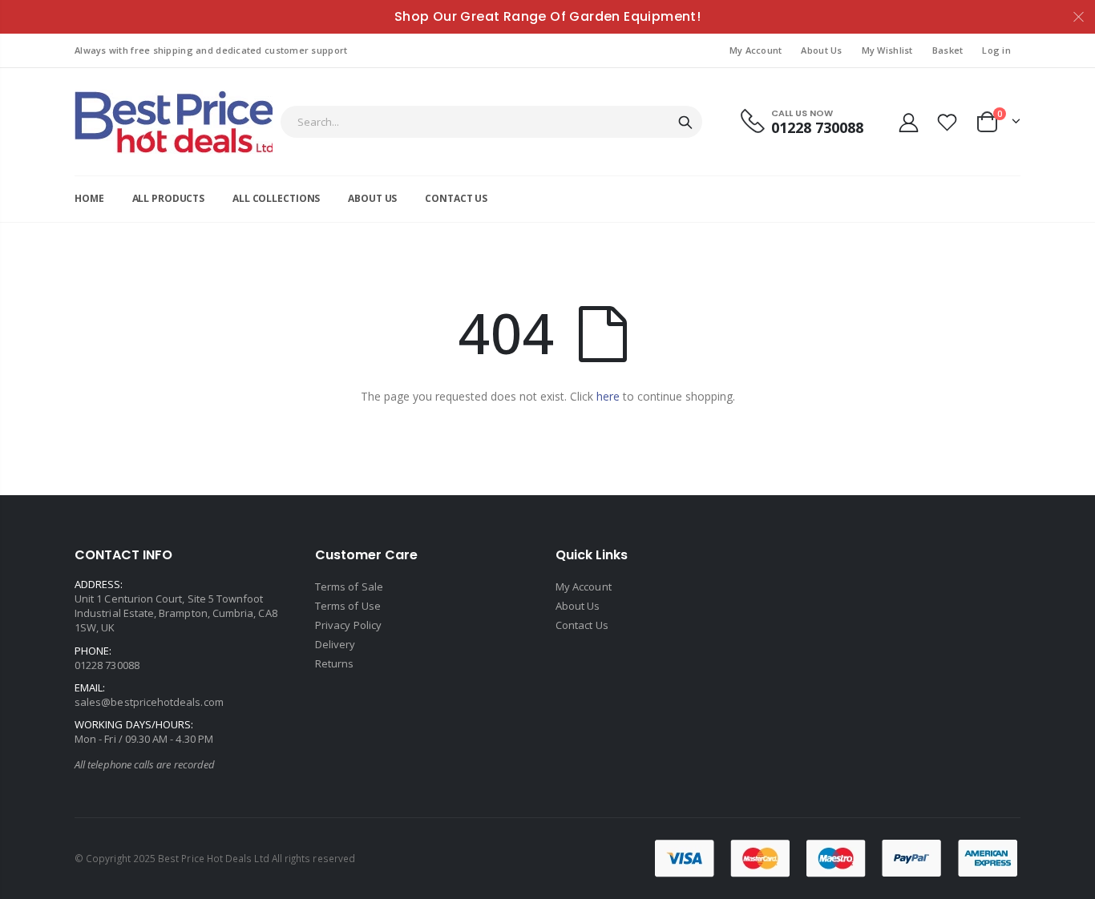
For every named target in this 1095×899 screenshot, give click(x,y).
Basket (948, 50)
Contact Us (582, 625)
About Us (821, 50)
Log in (996, 50)
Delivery (335, 644)
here (608, 396)
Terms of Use (348, 606)
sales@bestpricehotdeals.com (149, 702)
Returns (334, 663)
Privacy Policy (348, 625)
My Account (755, 50)
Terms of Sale (349, 586)
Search (685, 122)
